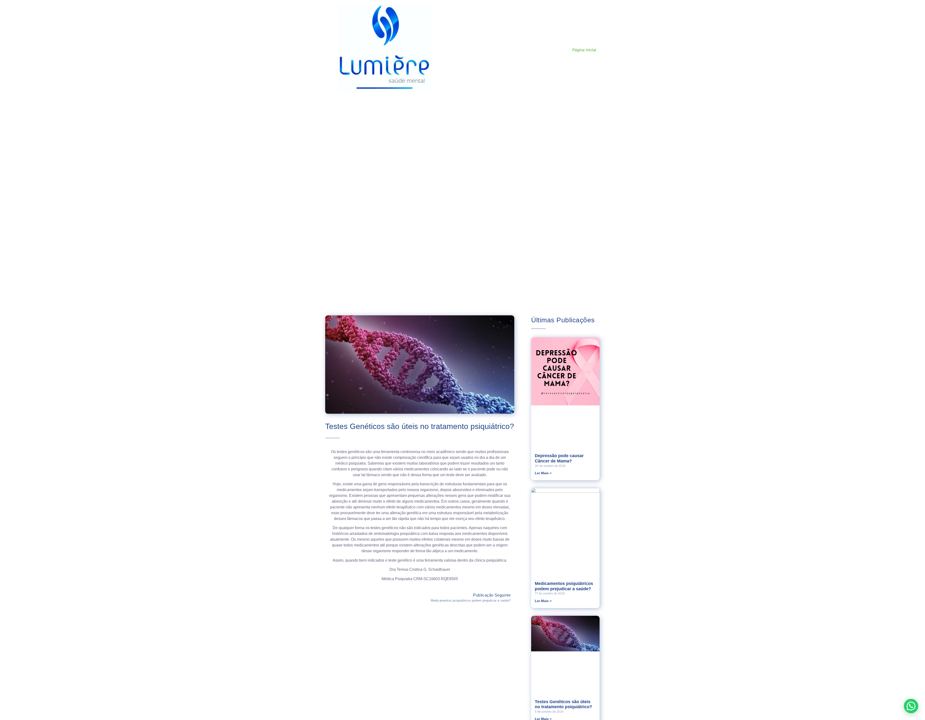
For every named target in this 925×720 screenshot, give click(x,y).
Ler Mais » (543, 473)
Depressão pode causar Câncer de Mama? (559, 458)
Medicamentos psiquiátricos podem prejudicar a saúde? (564, 586)
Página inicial (584, 49)
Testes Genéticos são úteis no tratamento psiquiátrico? (563, 704)
